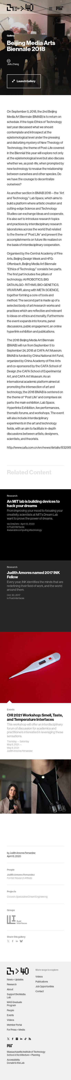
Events (10, 1015)
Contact (40, 991)
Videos (10, 1020)
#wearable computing (18, 530)
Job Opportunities (45, 986)
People (10, 1010)
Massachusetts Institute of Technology (26, 1051)
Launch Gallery (26, 81)
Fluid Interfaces (16, 527)
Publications (42, 981)
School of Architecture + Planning (23, 1055)
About (10, 989)
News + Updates (15, 979)
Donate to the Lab (15, 1062)
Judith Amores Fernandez (23, 853)
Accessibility (13, 1059)
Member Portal (14, 1024)
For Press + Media (16, 1029)
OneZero (14, 523)
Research (12, 984)
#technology (35, 530)
